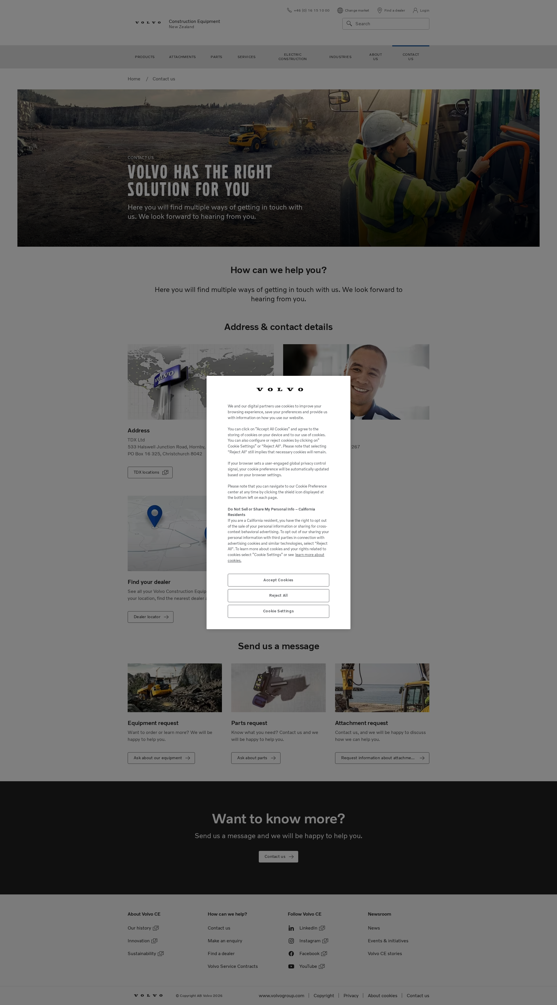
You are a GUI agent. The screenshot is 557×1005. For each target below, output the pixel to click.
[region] (278, 502)
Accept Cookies (278, 580)
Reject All (278, 595)
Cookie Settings (278, 611)
